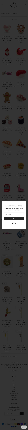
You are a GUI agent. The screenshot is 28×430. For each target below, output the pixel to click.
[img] (13, 223)
